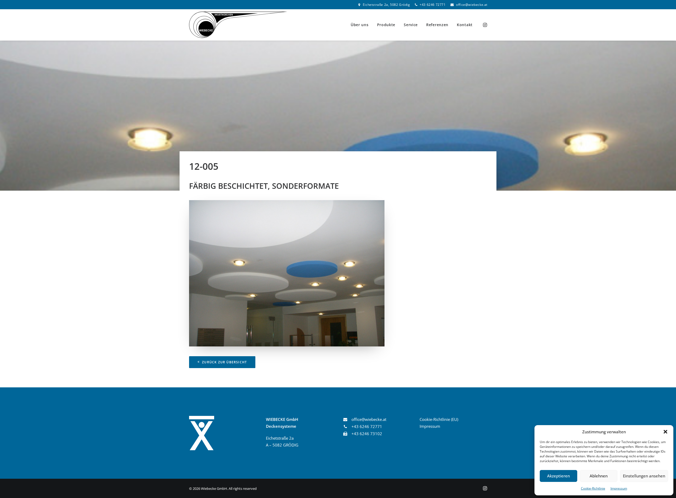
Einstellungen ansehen (644, 475)
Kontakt (465, 24)
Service (411, 24)
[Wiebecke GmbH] (238, 25)
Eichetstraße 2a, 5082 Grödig (386, 4)
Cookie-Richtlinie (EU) (439, 419)
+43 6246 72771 (432, 4)
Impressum (619, 488)
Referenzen (437, 24)
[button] (665, 431)
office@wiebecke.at (471, 4)
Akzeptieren (558, 475)
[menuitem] (384, 4)
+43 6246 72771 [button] (366, 426)
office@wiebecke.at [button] (368, 419)
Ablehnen (599, 475)
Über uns (360, 24)
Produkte (386, 24)
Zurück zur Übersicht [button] (224, 362)
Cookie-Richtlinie (593, 488)
